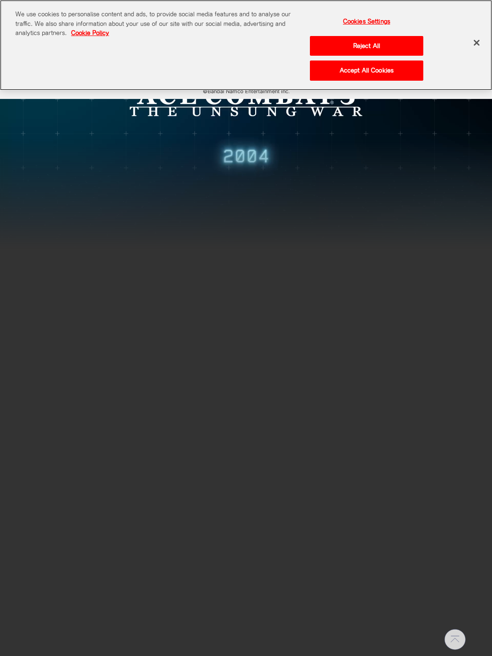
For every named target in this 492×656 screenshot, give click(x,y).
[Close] (476, 42)
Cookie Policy (90, 33)
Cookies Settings (366, 21)
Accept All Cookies (367, 70)
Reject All (366, 46)
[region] (246, 45)
